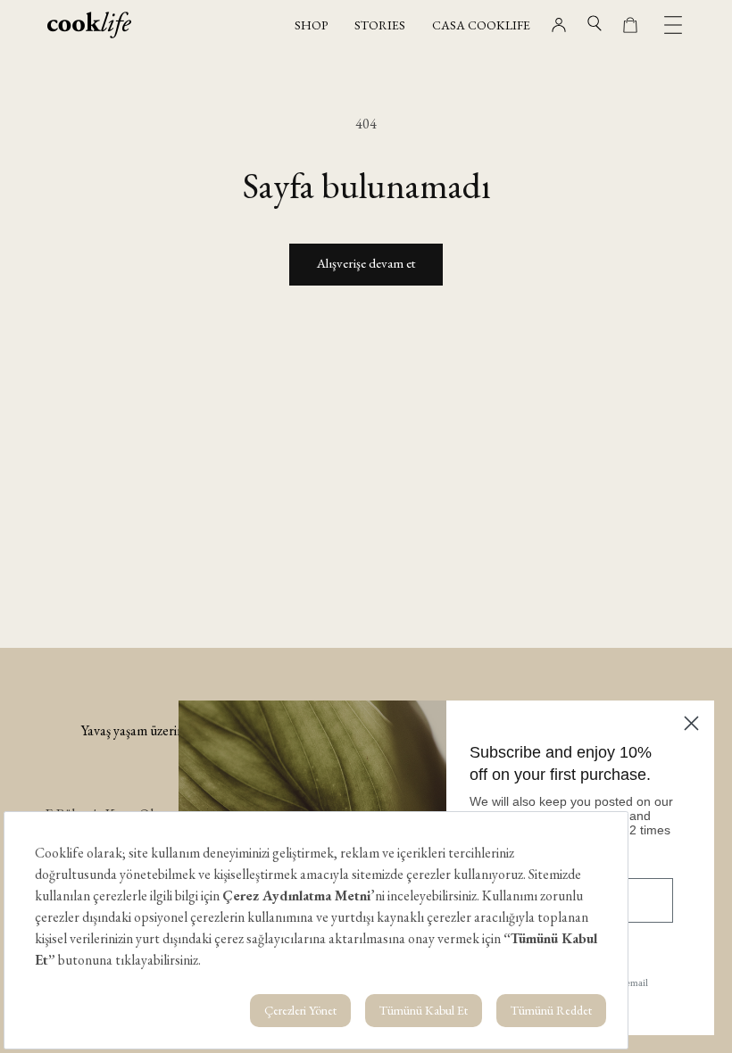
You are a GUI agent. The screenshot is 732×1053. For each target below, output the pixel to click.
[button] (594, 23)
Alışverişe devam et (366, 262)
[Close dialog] (691, 723)
